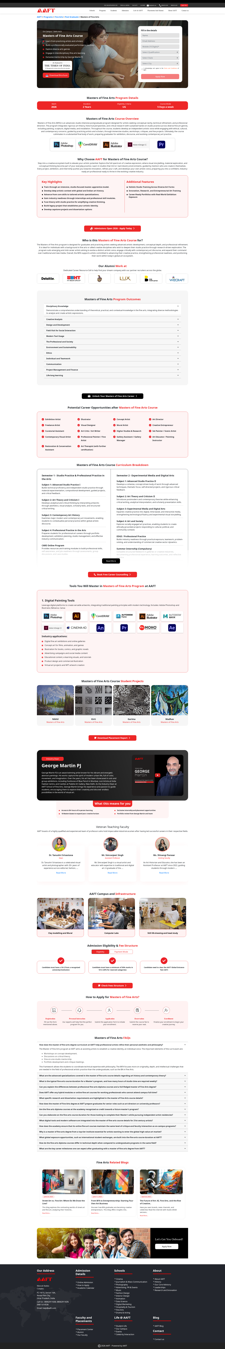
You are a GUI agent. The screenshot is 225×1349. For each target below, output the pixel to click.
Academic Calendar (85, 1288)
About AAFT (172, 10)
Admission (125, 10)
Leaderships (160, 1287)
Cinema (119, 1279)
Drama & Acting (123, 1312)
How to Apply (83, 1285)
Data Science (121, 1301)
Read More (111, 561)
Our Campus (121, 1328)
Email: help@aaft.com (46, 1308)
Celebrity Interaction (125, 1334)
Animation (120, 1298)
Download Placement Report (113, 737)
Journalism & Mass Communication (131, 1282)
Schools (92, 10)
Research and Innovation (166, 1290)
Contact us (185, 10)
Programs (102, 10)
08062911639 (62, 1302)
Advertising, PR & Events (127, 1287)
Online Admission (85, 1282)
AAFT (39, 17)
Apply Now (160, 76)
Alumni (80, 1332)
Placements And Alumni (155, 10)
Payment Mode (121, 951)
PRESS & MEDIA (124, 5)
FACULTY (134, 5)
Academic (113, 10)
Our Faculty (82, 1335)
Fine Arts (59, 17)
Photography (122, 1284)
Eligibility (100, 951)
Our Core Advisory (163, 1284)
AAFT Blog (159, 1326)
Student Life (121, 1326)
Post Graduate (72, 17)
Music (118, 1290)
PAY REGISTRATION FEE (110, 5)
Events (119, 1331)
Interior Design (122, 1296)
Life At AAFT (138, 10)
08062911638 (50, 1302)
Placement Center (85, 1329)
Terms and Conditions (171, 68)
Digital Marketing (123, 1304)
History (158, 1282)
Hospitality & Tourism (125, 1307)
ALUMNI (142, 5)
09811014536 (43, 1304)
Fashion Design (123, 1293)
